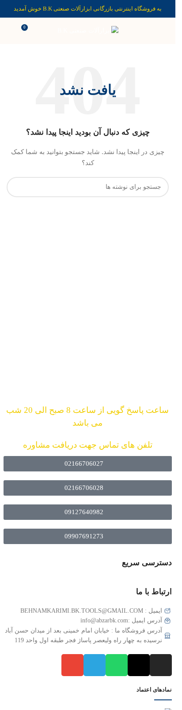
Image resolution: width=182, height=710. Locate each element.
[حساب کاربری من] (10, 31)
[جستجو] (17, 187)
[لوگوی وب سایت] (87, 30)
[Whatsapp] (117, 665)
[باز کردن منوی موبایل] (165, 31)
